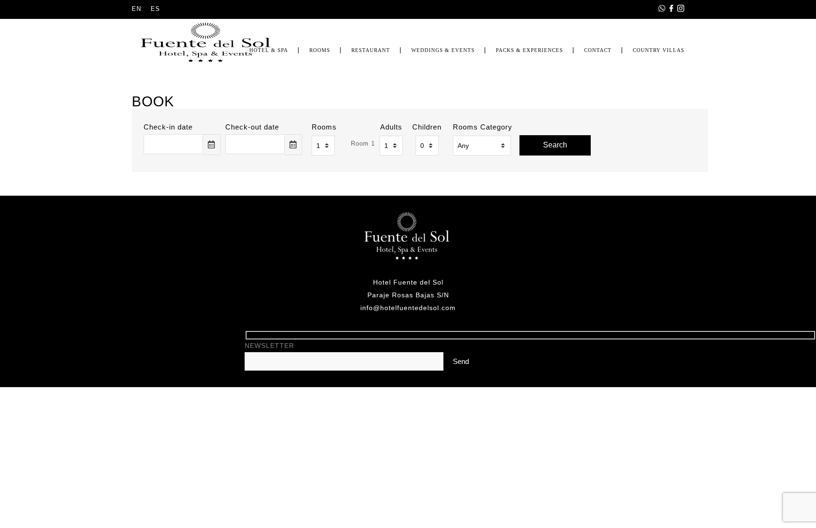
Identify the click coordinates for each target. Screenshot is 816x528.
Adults (391, 127)
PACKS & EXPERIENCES (529, 50)
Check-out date (252, 127)
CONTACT (598, 50)
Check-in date (168, 127)
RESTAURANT (370, 50)
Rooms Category (482, 127)
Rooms (324, 127)
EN (136, 8)
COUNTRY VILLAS (658, 50)
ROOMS (319, 50)
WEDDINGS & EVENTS (443, 50)
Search (555, 145)
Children (427, 127)
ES (155, 8)
